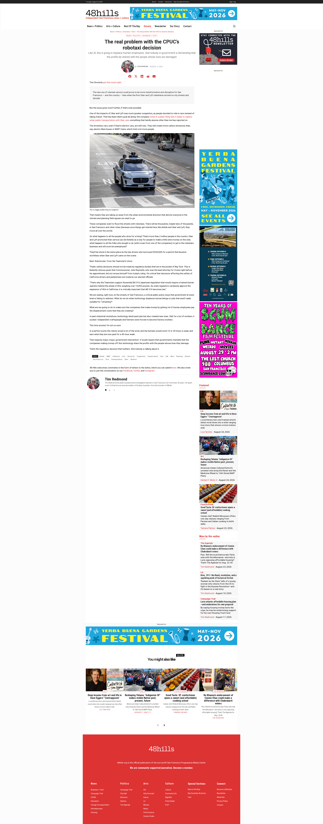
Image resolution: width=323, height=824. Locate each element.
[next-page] (164, 725)
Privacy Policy (222, 801)
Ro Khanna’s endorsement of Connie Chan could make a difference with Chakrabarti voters (217, 549)
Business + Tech (129, 32)
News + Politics (115, 32)
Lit (202, 411)
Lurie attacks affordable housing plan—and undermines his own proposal (218, 603)
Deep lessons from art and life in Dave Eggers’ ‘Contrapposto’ (218, 415)
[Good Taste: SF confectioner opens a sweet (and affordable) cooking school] (218, 493)
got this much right (112, 82)
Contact (220, 805)
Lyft (167, 356)
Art (202, 456)
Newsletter (221, 793)
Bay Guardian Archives (197, 793)
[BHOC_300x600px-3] (218, 300)
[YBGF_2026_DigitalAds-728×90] (183, 19)
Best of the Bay (194, 789)
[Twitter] (115, 389)
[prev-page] (158, 725)
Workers (134, 359)
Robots (187, 356)
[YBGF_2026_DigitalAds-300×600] (218, 224)
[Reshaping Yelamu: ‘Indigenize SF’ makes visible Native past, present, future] (218, 445)
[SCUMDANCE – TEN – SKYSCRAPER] (218, 377)
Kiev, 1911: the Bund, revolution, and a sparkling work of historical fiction (218, 576)
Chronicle (131, 356)
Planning (179, 356)
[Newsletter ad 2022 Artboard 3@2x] (218, 64)
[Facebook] (106, 389)
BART (108, 356)
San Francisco (98, 359)
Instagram (150, 370)
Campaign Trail (208, 599)
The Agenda (207, 543)
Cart (189, 797)
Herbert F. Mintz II (209, 480)
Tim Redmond (142, 66)
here (174, 367)
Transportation (116, 359)
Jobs (162, 356)
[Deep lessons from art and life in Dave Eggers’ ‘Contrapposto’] (218, 400)
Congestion (141, 356)
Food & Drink (207, 504)
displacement (153, 356)
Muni (172, 356)
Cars (123, 356)
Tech (107, 359)
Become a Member (224, 789)
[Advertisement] (218, 111)
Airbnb (102, 356)
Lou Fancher (206, 432)
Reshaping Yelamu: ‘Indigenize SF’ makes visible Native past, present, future (217, 462)
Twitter (136, 370)
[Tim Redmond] (128, 66)
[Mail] (110, 389)
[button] (234, 26)
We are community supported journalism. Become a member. (161, 767)
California (116, 356)
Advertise (221, 797)
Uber (126, 359)
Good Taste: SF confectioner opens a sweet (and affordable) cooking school (218, 510)
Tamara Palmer (208, 528)
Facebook (127, 370)
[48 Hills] (108, 14)
